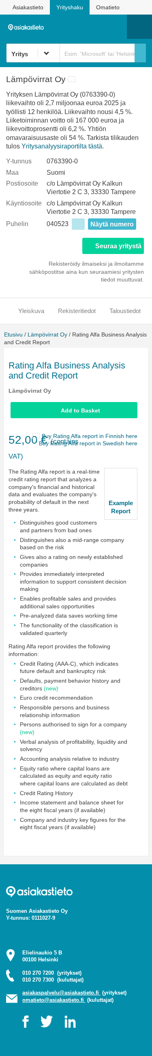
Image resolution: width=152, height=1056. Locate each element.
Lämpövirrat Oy (47, 334)
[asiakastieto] (28, 26)
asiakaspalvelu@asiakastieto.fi (61, 993)
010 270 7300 (52, 980)
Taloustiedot (125, 310)
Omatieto (108, 7)
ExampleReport (121, 506)
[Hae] (140, 53)
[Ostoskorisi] (79, 27)
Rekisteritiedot (77, 310)
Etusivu (13, 334)
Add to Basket (80, 410)
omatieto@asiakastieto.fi (54, 1000)
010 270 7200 (51, 973)
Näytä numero (112, 224)
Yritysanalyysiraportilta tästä (61, 146)
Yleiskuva (31, 310)
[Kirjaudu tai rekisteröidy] (117, 27)
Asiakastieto (28, 7)
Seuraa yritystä (118, 246)
